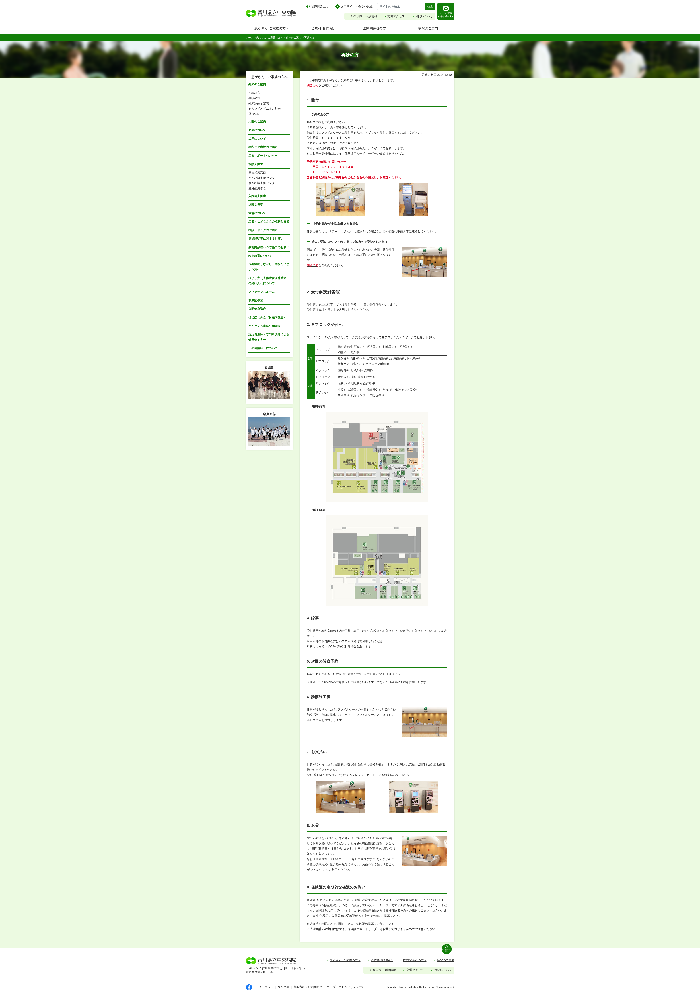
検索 (430, 6)
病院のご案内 (428, 28)
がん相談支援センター (263, 177)
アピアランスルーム (261, 291)
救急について (257, 213)
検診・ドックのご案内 (263, 230)
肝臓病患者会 (257, 188)
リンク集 (283, 987)
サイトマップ (264, 987)
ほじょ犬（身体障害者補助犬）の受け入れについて (268, 280)
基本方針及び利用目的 (308, 987)
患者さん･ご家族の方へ (271, 28)
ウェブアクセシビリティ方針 (346, 987)
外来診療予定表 (258, 103)
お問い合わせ (424, 16)
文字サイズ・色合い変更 (357, 6)
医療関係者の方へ (376, 28)
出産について (257, 138)
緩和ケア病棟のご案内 (263, 147)
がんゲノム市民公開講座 (264, 325)
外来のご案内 (257, 84)
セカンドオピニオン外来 (264, 108)
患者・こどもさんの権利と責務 (268, 221)
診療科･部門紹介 (324, 28)
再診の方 (254, 98)
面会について (257, 130)
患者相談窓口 (257, 172)
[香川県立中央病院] (271, 13)
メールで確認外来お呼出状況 (446, 15)
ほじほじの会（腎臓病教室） (267, 317)
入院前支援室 (257, 196)
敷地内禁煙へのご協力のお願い (268, 247)
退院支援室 (255, 204)
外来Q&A (254, 113)
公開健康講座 (257, 308)
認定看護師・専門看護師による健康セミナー (268, 337)
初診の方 (254, 92)
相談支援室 (255, 164)
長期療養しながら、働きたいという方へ (268, 267)
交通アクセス (396, 16)
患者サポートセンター (263, 155)
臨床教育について (260, 255)
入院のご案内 (257, 121)
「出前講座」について (263, 348)
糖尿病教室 (255, 300)
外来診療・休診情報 (364, 16)
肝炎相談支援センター (263, 183)
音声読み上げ (320, 6)
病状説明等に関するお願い (265, 238)
